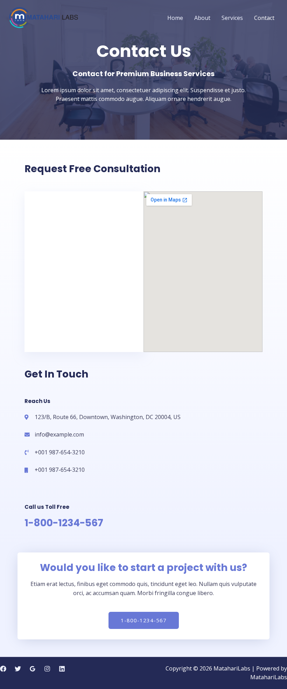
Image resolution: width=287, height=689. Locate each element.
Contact (264, 18)
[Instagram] (47, 669)
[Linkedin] (62, 669)
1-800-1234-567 (63, 523)
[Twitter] (18, 669)
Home (175, 18)
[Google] (32, 669)
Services (232, 18)
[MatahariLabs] (43, 17)
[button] (143, 620)
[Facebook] (3, 669)
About (202, 18)
